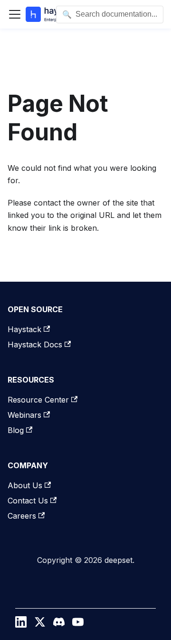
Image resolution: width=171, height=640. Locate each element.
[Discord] (59, 624)
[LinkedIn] (21, 624)
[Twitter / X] (40, 624)
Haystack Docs (35, 344)
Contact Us (28, 500)
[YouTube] (78, 624)
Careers (22, 516)
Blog (16, 430)
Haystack (24, 329)
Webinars (24, 415)
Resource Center (38, 399)
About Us (25, 485)
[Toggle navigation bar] (15, 14)
